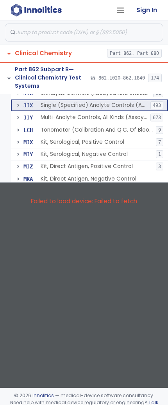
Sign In (146, 9)
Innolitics (43, 395)
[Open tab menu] (120, 10)
